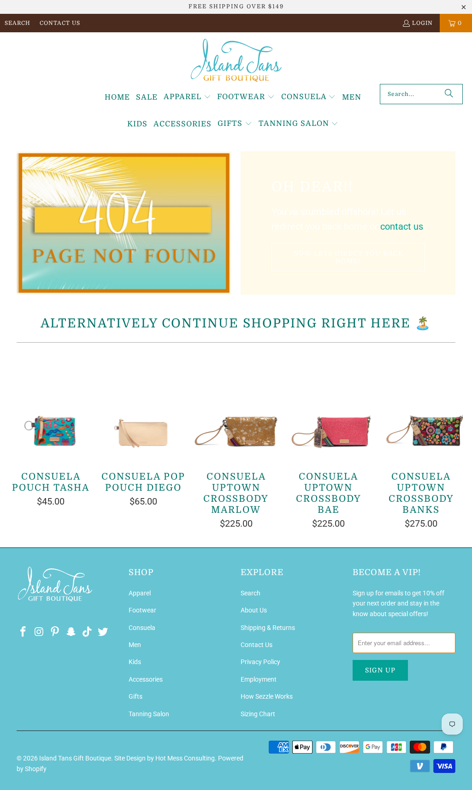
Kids (135, 661)
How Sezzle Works (267, 696)
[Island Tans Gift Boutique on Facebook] (23, 632)
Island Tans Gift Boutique (75, 758)
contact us (401, 226)
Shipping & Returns (268, 627)
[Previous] (15, 440)
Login (422, 23)
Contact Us (60, 23)
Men (135, 644)
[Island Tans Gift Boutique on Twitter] (103, 632)
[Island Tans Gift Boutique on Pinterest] (55, 632)
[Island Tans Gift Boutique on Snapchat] (71, 632)
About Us (254, 610)
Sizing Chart (258, 714)
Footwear (142, 610)
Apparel (140, 593)
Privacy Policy (260, 661)
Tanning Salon (149, 714)
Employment (259, 679)
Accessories (146, 679)
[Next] (456, 440)
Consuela (142, 627)
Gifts (135, 696)
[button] (187, 97)
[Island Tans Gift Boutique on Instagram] (39, 632)
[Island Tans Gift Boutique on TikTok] (87, 632)
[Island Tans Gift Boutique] (236, 60)
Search (17, 23)
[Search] (449, 94)
